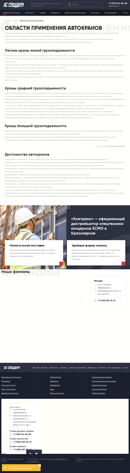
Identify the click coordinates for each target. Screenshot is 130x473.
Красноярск (113, 6)
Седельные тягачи (8, 385)
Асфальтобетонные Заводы (102, 377)
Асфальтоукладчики (99, 385)
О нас (124, 13)
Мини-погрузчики (8, 389)
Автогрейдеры (55, 377)
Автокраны (9, 33)
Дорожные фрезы (98, 393)
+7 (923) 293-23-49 (22, 442)
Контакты (95, 13)
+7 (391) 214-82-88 (118, 3)
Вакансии (55, 13)
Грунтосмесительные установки (104, 381)
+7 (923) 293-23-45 (22, 449)
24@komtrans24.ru (20, 413)
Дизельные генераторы (75, 13)
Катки (52, 389)
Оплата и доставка (77, 368)
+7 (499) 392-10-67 (107, 300)
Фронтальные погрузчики (11, 377)
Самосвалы (5, 381)
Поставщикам (111, 13)
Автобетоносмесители (9, 393)
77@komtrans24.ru (104, 288)
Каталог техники (12, 13)
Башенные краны (57, 393)
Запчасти (29, 13)
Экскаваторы (55, 385)
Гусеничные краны (99, 389)
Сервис (42, 13)
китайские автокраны (105, 193)
